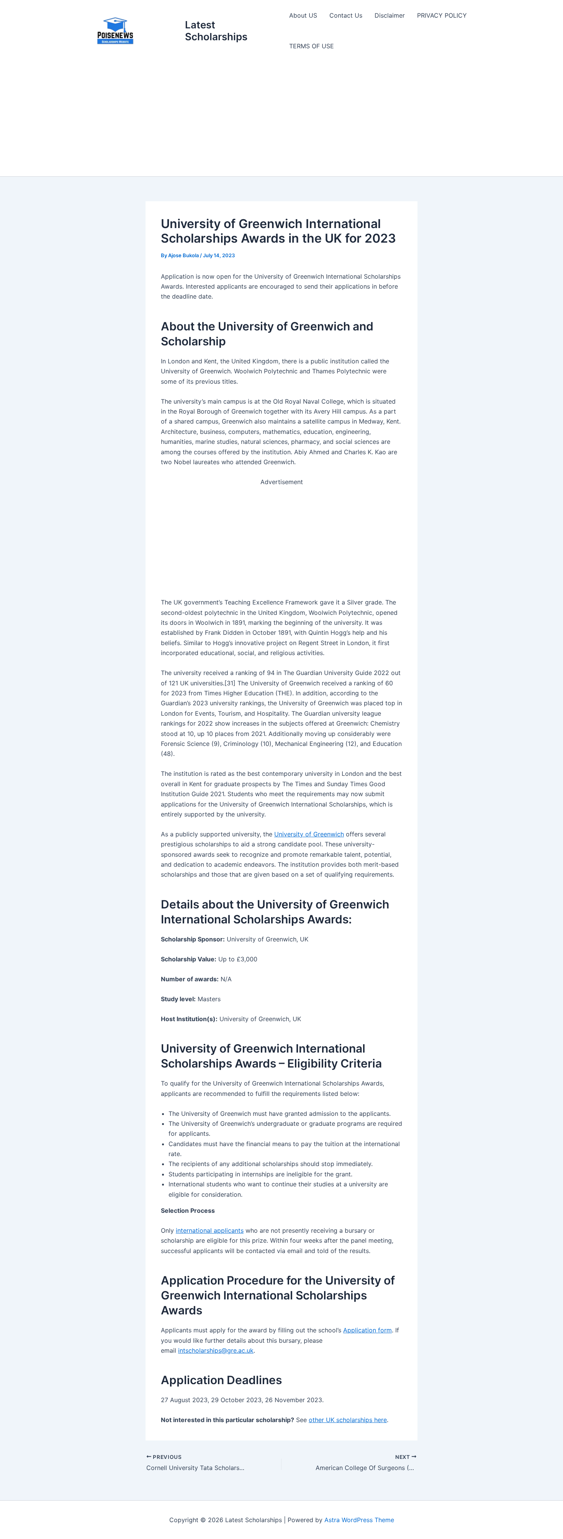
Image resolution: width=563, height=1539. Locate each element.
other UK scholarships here (348, 1420)
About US (303, 15)
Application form (367, 1330)
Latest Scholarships (216, 31)
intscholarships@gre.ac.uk (216, 1350)
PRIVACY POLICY (442, 15)
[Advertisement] (281, 118)
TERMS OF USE (311, 46)
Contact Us (345, 15)
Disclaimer (390, 15)
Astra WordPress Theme (359, 1520)
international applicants (210, 1230)
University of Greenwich (309, 834)
